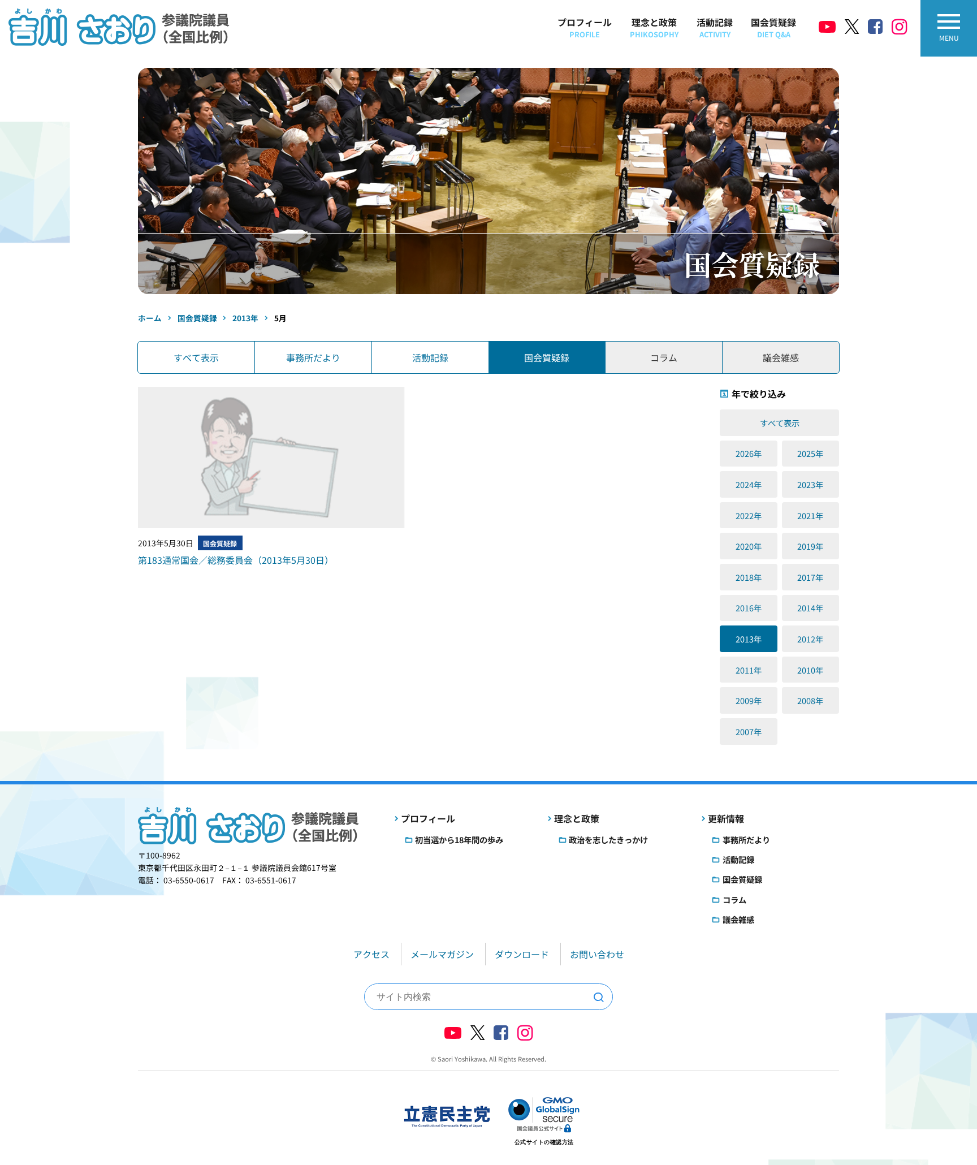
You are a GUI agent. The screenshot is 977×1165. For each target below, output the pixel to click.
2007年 (749, 731)
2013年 (749, 639)
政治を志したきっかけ (608, 839)
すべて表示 (196, 357)
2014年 (810, 608)
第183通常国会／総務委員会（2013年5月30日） (236, 560)
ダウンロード (522, 954)
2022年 (749, 515)
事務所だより (313, 357)
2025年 (810, 453)
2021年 (810, 515)
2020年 (749, 546)
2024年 (749, 484)
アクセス (371, 954)
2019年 (810, 546)
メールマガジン (442, 954)
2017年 (810, 577)
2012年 (810, 639)
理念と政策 (654, 27)
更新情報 (726, 818)
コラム (734, 899)
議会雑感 (738, 919)
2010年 (810, 670)
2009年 (749, 700)
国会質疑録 (773, 27)
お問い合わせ (597, 954)
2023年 (810, 484)
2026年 (749, 453)
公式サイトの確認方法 (544, 1142)
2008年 (810, 700)
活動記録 (715, 27)
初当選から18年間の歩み (459, 839)
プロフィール (584, 27)
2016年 (749, 608)
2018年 (749, 577)
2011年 (749, 670)
